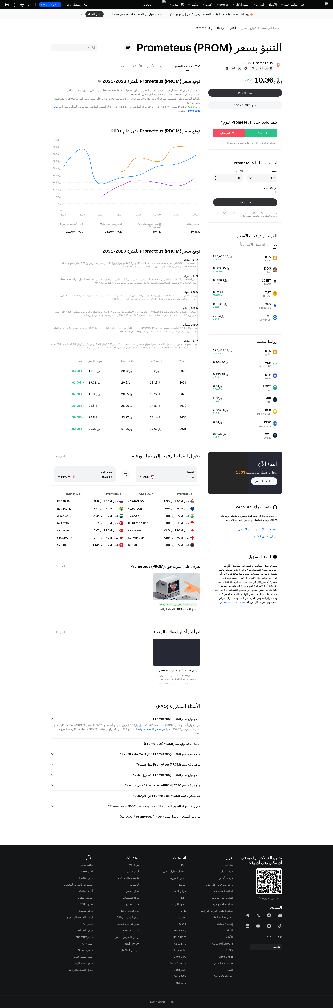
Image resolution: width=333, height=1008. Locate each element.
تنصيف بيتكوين (85, 897)
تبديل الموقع (94, 14)
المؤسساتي (133, 871)
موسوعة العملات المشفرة (78, 884)
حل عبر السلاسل (130, 950)
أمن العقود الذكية (130, 911)
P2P (183, 865)
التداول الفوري (178, 878)
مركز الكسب (179, 891)
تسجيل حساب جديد (50, 4)
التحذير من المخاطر (222, 897)
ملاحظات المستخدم (129, 878)
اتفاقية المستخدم (223, 891)
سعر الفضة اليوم (83, 963)
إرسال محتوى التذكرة (265, 536)
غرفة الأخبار (226, 878)
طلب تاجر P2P (131, 930)
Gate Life (180, 943)
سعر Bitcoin (85, 930)
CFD (183, 911)
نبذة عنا (229, 865)
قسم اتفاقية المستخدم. (232, 602)
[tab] (187, 66)
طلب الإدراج (133, 904)
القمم (230, 970)
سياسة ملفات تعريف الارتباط (216, 911)
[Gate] (318, 4)
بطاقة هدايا (180, 950)
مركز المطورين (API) (127, 917)
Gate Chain (225, 956)
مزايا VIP (134, 865)
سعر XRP (87, 943)
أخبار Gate (86, 871)
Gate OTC (179, 956)
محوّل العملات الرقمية (80, 970)
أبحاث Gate (86, 891)
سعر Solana (85, 950)
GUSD (229, 950)
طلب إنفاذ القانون (223, 963)
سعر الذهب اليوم (83, 956)
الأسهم (182, 917)
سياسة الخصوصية (223, 904)
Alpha (182, 924)
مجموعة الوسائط (223, 917)
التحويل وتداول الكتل (174, 871)
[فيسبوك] (245, 68)
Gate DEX (180, 976)
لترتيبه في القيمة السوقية (152, 729)
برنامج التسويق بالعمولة (126, 937)
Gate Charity (178, 963)
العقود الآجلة (179, 904)
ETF (183, 897)
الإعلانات (135, 884)
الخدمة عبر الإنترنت (266, 529)
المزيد (61, 456)
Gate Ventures (223, 976)
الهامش (182, 884)
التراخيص (227, 930)
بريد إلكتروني (245, 529)
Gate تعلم (87, 865)
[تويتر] (239, 68)
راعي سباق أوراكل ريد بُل (218, 884)
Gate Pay (180, 930)
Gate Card (179, 937)
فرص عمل (227, 871)
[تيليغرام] (233, 68)
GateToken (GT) (222, 943)
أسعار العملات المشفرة (80, 917)
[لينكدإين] (227, 68)
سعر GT (88, 924)
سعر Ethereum (84, 937)
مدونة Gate (86, 878)
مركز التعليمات (131, 897)
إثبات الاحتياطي (224, 924)
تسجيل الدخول (73, 4)
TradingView (131, 943)
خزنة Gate (179, 983)
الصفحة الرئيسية (271, 28)
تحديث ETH (86, 904)
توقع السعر (249, 28)
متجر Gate (179, 970)
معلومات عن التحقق (128, 924)
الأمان (229, 937)
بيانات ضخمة (86, 911)
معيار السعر (133, 891)
